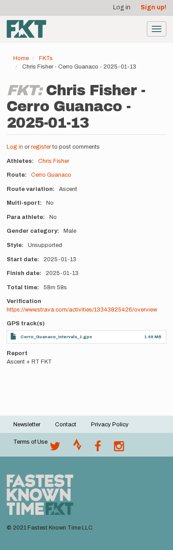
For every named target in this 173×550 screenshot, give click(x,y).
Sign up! (153, 7)
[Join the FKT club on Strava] (77, 448)
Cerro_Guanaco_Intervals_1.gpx (56, 336)
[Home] (26, 29)
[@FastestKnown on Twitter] (55, 448)
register (41, 147)
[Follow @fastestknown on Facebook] (97, 448)
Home (21, 58)
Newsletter (26, 424)
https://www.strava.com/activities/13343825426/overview (82, 310)
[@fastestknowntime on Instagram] (119, 448)
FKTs (46, 58)
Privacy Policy (110, 424)
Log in (121, 7)
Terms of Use (30, 442)
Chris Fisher (53, 161)
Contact (65, 424)
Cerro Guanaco (51, 175)
